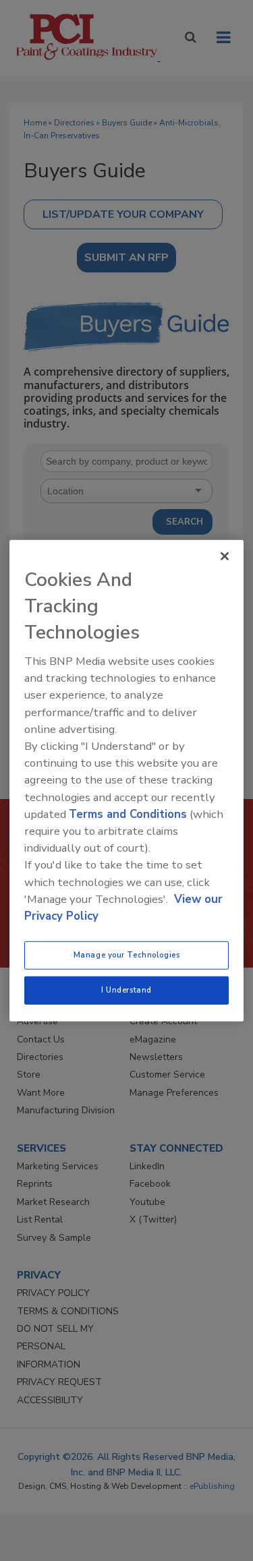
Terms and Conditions (128, 814)
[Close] (225, 555)
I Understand (126, 989)
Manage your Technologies (127, 954)
